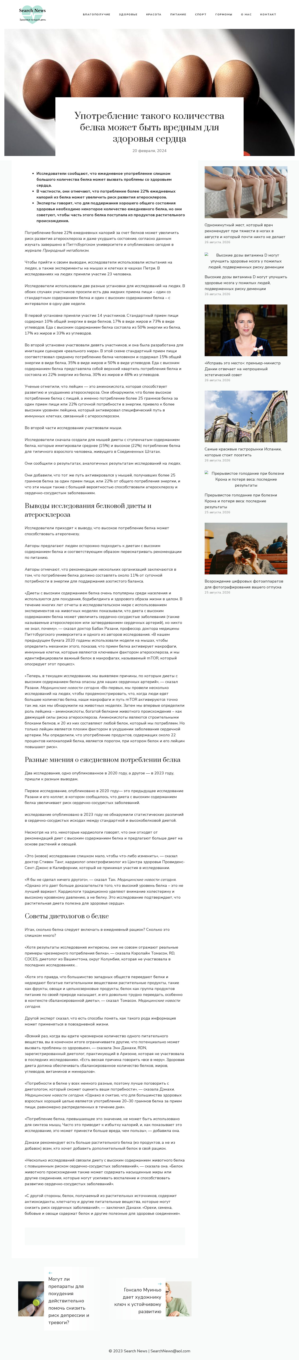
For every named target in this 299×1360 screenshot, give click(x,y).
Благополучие (97, 14)
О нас (246, 14)
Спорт (201, 14)
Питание (178, 14)
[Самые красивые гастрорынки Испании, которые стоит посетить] (246, 439)
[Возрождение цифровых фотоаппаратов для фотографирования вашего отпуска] (246, 571)
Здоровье (128, 14)
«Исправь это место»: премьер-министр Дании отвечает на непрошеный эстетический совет (243, 368)
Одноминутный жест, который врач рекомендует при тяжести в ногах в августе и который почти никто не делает (245, 230)
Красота (154, 14)
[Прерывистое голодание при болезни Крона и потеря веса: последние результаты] (246, 485)
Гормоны (223, 14)
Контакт (268, 14)
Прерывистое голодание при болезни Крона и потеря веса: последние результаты (241, 501)
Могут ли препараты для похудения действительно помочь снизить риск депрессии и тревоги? (68, 1301)
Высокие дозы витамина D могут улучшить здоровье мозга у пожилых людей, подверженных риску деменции (246, 282)
